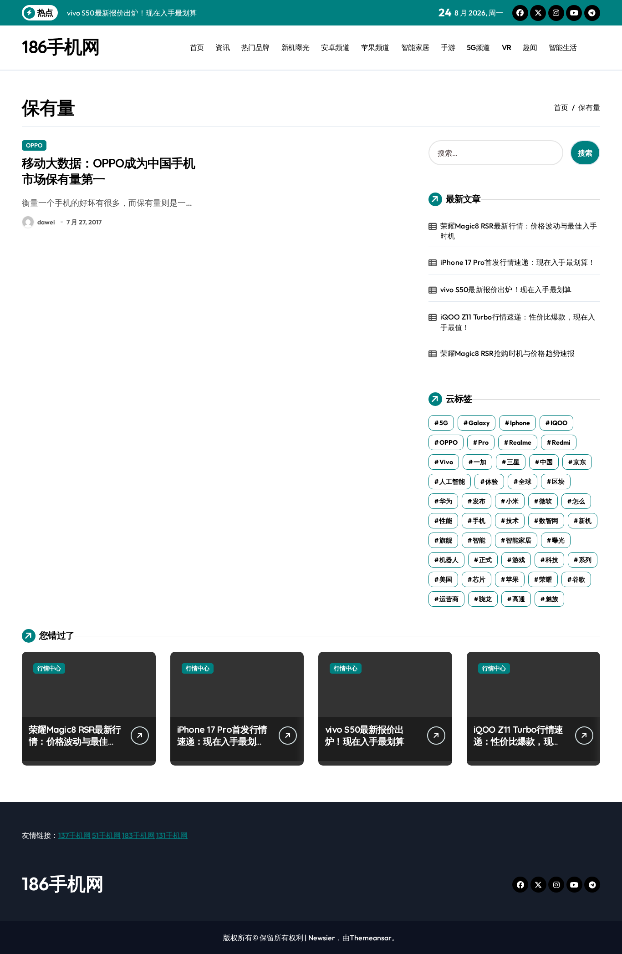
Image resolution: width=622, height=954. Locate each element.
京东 (579, 462)
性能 (445, 521)
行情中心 (49, 668)
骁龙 (485, 599)
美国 (445, 579)
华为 (445, 501)
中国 (546, 462)
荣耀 (545, 579)
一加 (480, 462)
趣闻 (530, 47)
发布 (479, 501)
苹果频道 (375, 47)
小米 (512, 501)
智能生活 (563, 47)
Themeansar (371, 937)
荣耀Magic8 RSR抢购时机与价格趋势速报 (507, 353)
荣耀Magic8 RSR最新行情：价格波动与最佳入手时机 (518, 230)
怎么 (578, 501)
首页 (197, 47)
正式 (485, 560)
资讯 (222, 47)
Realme (520, 442)
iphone (520, 423)
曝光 (558, 540)
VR (506, 47)
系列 (585, 560)
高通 (518, 599)
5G (443, 423)
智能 (479, 540)
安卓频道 (335, 47)
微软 (545, 501)
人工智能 (452, 481)
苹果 (512, 579)
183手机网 (138, 835)
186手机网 (60, 46)
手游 (448, 47)
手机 (479, 521)
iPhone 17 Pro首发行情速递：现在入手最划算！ (518, 262)
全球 (525, 481)
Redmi (561, 442)
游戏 (518, 560)
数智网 (548, 521)
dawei (46, 222)
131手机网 (172, 835)
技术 (512, 521)
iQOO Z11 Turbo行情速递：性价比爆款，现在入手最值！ (518, 321)
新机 (585, 521)
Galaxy (479, 423)
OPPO (34, 145)
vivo (446, 462)
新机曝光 (295, 47)
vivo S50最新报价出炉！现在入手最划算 (505, 289)
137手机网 (74, 835)
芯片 (479, 579)
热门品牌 (255, 47)
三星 (513, 462)
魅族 (552, 599)
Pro (483, 442)
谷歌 (578, 579)
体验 (491, 481)
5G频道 (478, 47)
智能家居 (415, 47)
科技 (552, 560)
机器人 (449, 560)
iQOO (559, 423)
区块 (558, 481)
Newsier (321, 937)
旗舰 (445, 540)
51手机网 (106, 835)
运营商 (449, 599)
